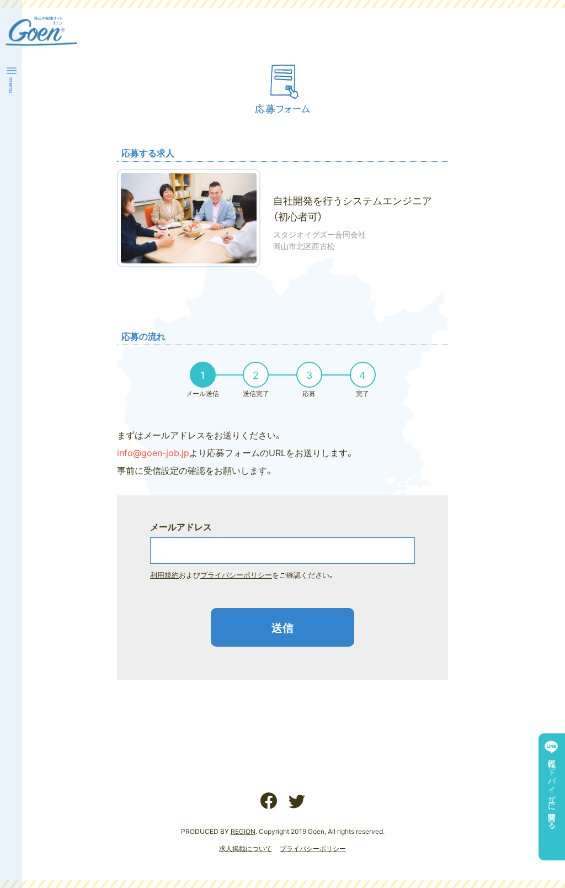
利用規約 (164, 574)
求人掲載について (245, 848)
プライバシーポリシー (236, 574)
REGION (243, 831)
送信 (282, 627)
